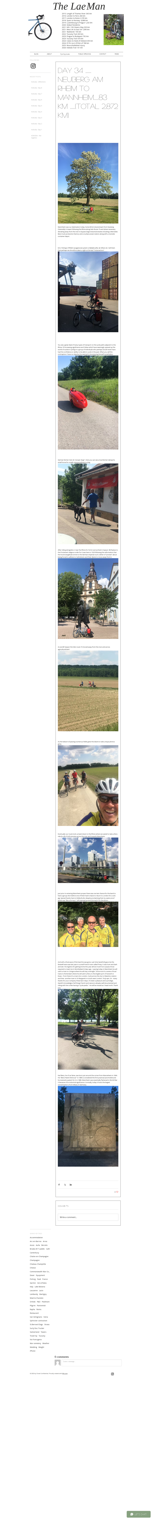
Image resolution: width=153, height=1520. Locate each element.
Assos (32, 1245)
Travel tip (33, 1336)
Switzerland (34, 1332)
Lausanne (34, 1290)
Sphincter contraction (38, 1320)
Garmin (33, 1283)
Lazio (41, 1290)
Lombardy (34, 1294)
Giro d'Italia (41, 1283)
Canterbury (34, 1253)
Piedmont (45, 1302)
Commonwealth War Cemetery (40, 1271)
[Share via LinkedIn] (71, 1184)
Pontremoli (41, 1305)
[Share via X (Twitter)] (65, 1184)
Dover (32, 1275)
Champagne (35, 1260)
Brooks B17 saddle (37, 1249)
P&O (38, 1302)
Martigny (42, 1294)
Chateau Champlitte (38, 1264)
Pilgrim (33, 1305)
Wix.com (65, 1373)
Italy (31, 1287)
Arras (45, 1241)
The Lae (69, 6)
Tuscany (42, 1336)
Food (39, 1279)
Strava (46, 1324)
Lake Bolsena (40, 1287)
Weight (41, 1347)
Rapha (32, 1309)
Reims (38, 1309)
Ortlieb (33, 1302)
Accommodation (36, 1237)
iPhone (32, 1351)
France (45, 1279)
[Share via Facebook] (59, 1184)
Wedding (33, 1347)
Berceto (44, 1245)
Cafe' (48, 1249)
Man (96, 6)
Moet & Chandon (36, 1298)
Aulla (38, 1245)
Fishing (33, 1279)
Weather (45, 1343)
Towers (43, 1332)
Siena (46, 1317)
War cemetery (35, 1343)
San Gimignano (36, 1317)
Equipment (40, 1275)
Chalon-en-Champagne (39, 1256)
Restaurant (34, 1313)
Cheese (33, 1268)
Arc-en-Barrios (35, 1241)
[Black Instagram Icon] (33, 66)
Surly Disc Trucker (37, 1328)
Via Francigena (36, 1339)
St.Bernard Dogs (36, 1324)
